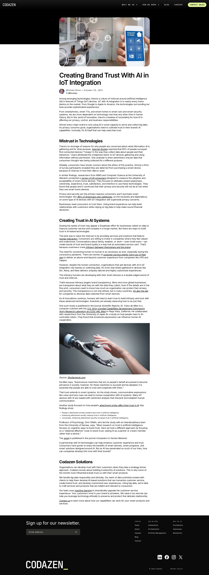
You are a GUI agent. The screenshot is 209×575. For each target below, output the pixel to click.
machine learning (83, 490)
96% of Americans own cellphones (94, 197)
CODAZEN (10, 4)
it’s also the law (140, 291)
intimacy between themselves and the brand (107, 247)
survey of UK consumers (93, 178)
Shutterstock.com (76, 377)
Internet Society (100, 149)
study (66, 438)
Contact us (64, 500)
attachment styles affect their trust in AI (119, 405)
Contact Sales (197, 5)
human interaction (68, 238)
